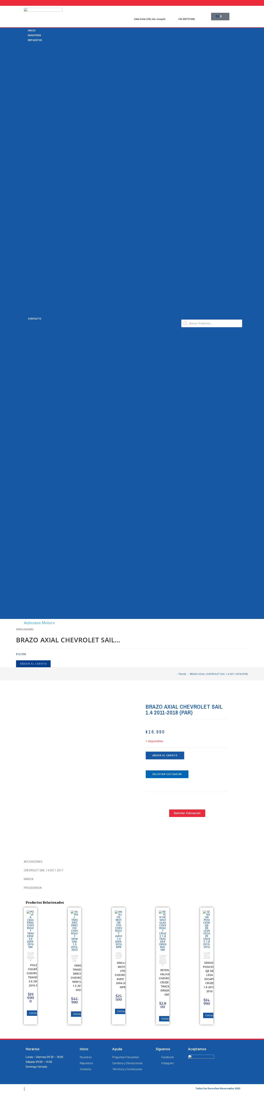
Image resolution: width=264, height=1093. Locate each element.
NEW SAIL (28, 136)
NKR (24, 141)
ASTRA (26, 75)
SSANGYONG (30, 298)
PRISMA (27, 171)
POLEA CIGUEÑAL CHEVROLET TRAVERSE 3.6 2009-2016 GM (34, 975)
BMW (25, 45)
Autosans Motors (39, 622)
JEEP (25, 262)
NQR (24, 151)
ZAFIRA (26, 227)
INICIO (25, 328)
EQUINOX (27, 115)
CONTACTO (34, 318)
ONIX (25, 156)
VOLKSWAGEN (31, 313)
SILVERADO (29, 186)
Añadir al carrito (33, 663)
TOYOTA (27, 308)
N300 (25, 131)
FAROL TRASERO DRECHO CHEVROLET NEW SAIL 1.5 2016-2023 (78, 978)
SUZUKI (26, 303)
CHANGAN (28, 60)
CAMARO (27, 85)
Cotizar (34, 1013)
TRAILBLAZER (30, 212)
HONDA (26, 247)
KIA (24, 267)
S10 (24, 176)
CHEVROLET (29, 70)
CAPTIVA (27, 90)
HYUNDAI (27, 252)
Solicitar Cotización (167, 774)
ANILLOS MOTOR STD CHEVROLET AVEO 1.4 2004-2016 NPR (122, 975)
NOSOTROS (28, 333)
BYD (24, 55)
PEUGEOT (28, 288)
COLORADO (29, 95)
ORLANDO (28, 166)
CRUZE (26, 110)
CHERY (26, 65)
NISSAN (27, 283)
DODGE (26, 232)
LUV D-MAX (29, 126)
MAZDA (26, 272)
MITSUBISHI (29, 277)
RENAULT (27, 293)
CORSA (26, 105)
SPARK (26, 196)
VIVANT (26, 222)
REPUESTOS (35, 40)
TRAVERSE (28, 217)
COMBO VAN (29, 100)
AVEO (25, 80)
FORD (25, 237)
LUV (24, 121)
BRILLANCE (29, 50)
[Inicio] (174, 674)
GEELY (25, 242)
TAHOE (26, 202)
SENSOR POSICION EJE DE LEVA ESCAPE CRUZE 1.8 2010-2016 (209, 977)
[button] (100, 323)
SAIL (24, 181)
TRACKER (28, 207)
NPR (24, 146)
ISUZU (26, 257)
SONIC (26, 191)
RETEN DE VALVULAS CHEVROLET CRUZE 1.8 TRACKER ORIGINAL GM (167, 982)
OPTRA (26, 161)
